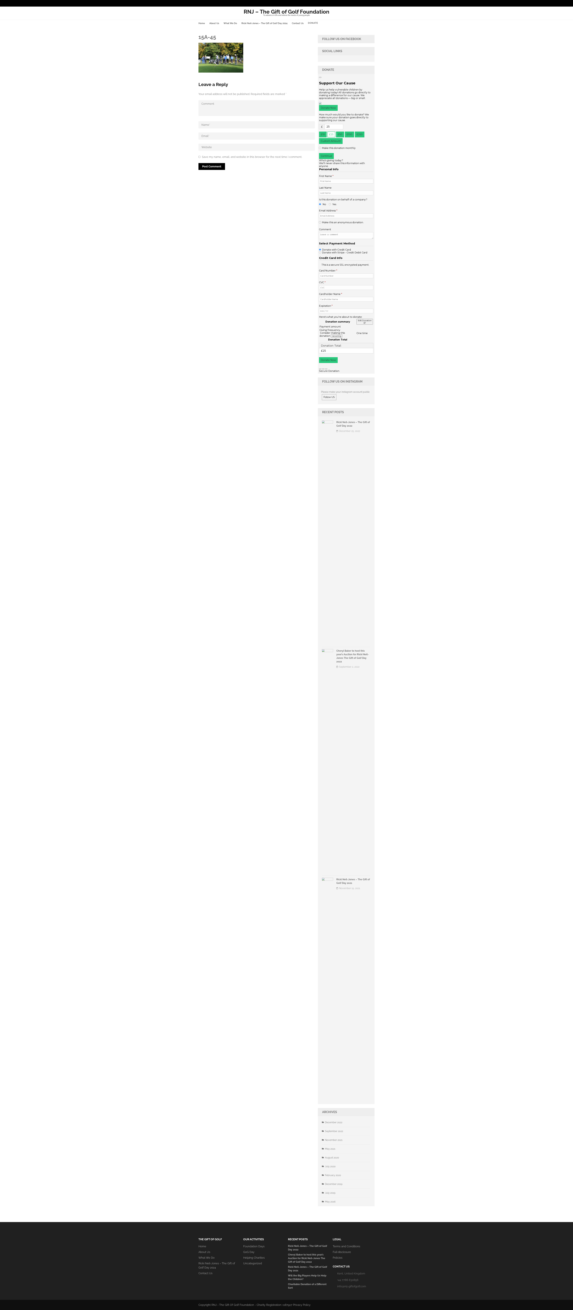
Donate (313, 23)
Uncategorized (252, 1263)
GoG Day (248, 1252)
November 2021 (333, 1140)
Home (201, 23)
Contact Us (298, 23)
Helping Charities (254, 1257)
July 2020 (330, 1166)
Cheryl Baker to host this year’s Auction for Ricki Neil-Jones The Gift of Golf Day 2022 (306, 1258)
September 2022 (334, 1131)
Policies (337, 1257)
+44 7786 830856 (347, 1279)
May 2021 (330, 1148)
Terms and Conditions (346, 1246)
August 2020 (332, 1157)
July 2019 (330, 1192)
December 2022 (333, 1122)
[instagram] (363, 3)
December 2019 (333, 1184)
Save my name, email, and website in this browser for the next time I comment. (252, 156)
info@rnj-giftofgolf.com (351, 1286)
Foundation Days (254, 1246)
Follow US (329, 397)
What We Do (230, 23)
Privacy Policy (302, 1304)
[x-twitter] (373, 3)
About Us (214, 23)
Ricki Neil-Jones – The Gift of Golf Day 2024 (264, 23)
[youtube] (368, 3)
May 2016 (330, 1201)
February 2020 (333, 1175)
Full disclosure (342, 1252)
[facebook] (359, 3)
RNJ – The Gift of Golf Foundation (286, 12)
